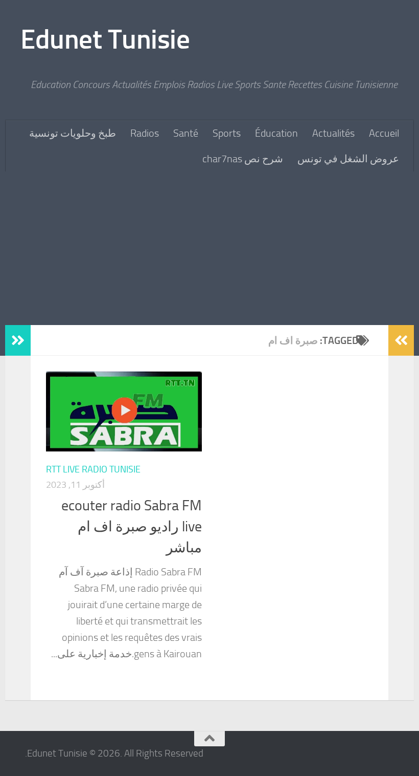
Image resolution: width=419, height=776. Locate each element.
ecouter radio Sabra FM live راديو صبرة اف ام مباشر (131, 526)
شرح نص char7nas (242, 159)
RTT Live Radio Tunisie (93, 469)
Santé (185, 133)
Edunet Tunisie (105, 39)
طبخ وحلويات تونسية (72, 133)
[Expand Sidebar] (18, 340)
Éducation (276, 133)
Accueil (384, 133)
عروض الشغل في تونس (348, 159)
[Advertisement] (209, 248)
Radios (144, 133)
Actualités (333, 133)
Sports (227, 133)
